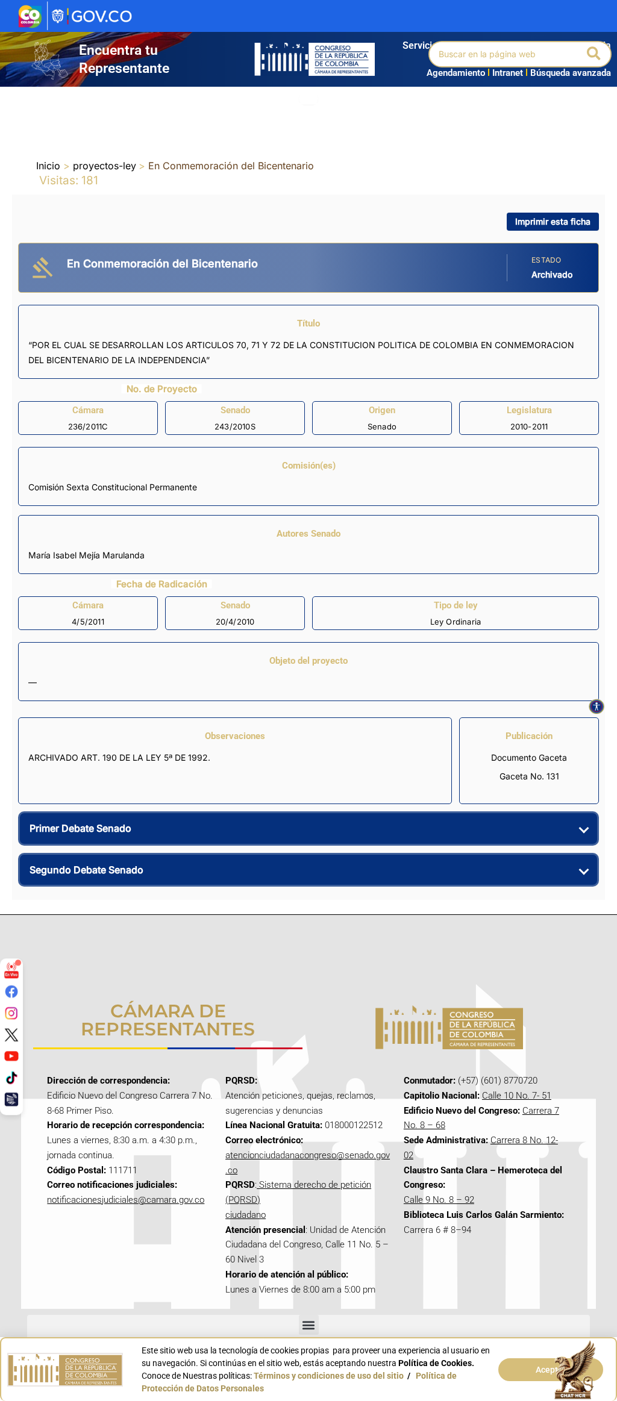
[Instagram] (11, 1013)
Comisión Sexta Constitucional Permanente (112, 487)
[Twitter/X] (11, 1034)
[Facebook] (11, 991)
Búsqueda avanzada (570, 72)
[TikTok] (11, 1077)
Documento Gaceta (529, 757)
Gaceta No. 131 (529, 776)
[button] (594, 54)
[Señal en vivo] (11, 970)
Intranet (505, 72)
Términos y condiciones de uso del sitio (329, 1376)
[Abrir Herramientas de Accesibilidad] (596, 706)
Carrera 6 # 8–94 (437, 1230)
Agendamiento (456, 72)
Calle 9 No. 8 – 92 (439, 1199)
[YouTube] (11, 1055)
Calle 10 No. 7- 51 (516, 1095)
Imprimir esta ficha (552, 221)
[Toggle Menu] (308, 99)
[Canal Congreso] (11, 1098)
